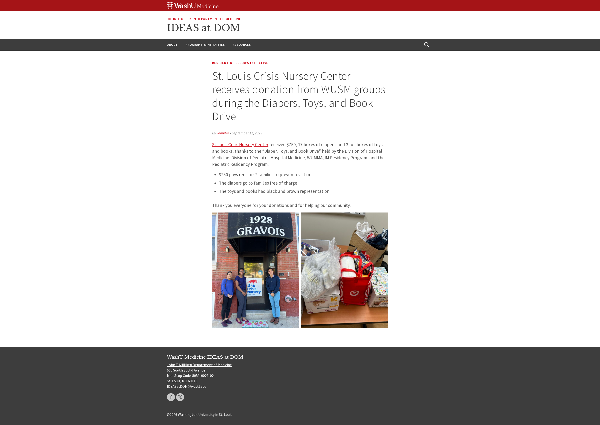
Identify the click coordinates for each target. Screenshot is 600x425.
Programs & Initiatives (205, 45)
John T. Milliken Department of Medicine (204, 18)
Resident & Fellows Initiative (240, 63)
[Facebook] (171, 397)
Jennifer (223, 133)
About (172, 45)
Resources (242, 45)
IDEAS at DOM (203, 28)
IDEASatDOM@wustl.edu (186, 386)
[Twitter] (180, 397)
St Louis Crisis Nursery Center (240, 144)
